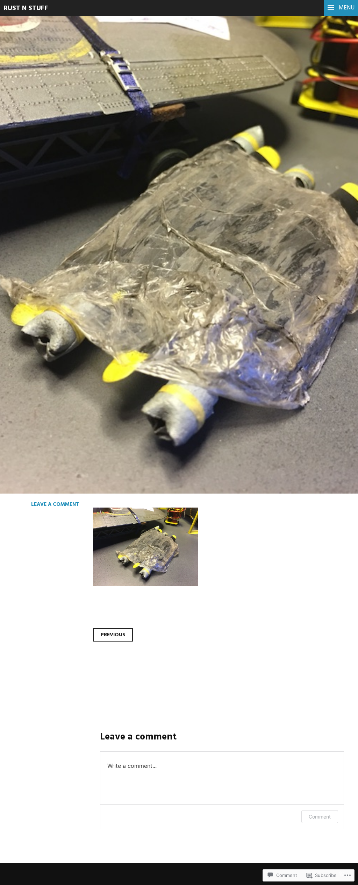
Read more (31, 208)
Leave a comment (55, 504)
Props (27, 160)
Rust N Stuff (25, 8)
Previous (113, 635)
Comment (320, 817)
